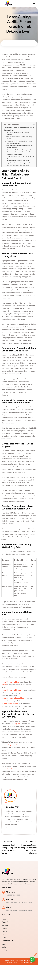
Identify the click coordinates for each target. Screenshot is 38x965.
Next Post (30, 842)
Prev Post (8, 842)
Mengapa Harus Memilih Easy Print (18, 160)
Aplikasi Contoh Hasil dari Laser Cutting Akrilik (19, 138)
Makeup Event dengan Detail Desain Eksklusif (18, 133)
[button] (34, 3)
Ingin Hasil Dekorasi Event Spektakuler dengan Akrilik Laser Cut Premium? (19, 164)
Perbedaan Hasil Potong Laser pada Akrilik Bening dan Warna (9, 849)
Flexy (4, 944)
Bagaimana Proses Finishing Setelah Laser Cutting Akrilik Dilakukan (27, 849)
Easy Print (17, 724)
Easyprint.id (22, 960)
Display (4, 950)
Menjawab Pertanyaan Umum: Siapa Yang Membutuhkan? (20, 146)
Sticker (4, 947)
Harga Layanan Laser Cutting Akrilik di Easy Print (20, 157)
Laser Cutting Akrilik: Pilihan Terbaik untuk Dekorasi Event (19, 129)
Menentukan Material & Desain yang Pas (19, 150)
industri (4, 685)
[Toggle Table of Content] (32, 124)
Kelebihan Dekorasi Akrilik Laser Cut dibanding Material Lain (18, 153)
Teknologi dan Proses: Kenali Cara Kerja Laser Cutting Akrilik (19, 142)
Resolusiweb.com (27, 962)
